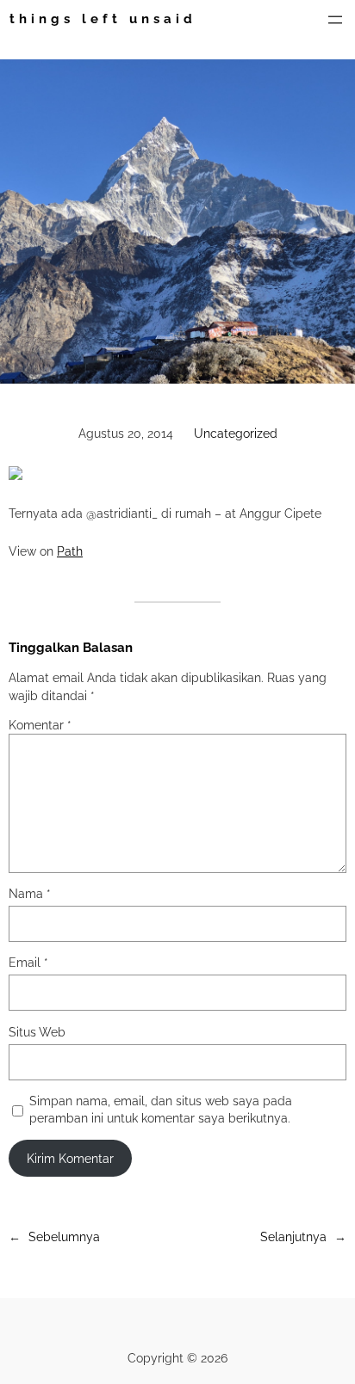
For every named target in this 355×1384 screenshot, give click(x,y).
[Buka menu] (335, 19)
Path (70, 551)
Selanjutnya (293, 1236)
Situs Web (37, 1031)
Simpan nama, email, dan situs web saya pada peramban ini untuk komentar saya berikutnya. (160, 1109)
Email (28, 962)
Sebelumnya (64, 1236)
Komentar (40, 724)
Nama (30, 893)
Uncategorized (235, 433)
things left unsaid (102, 18)
